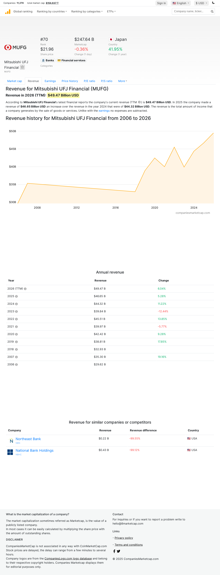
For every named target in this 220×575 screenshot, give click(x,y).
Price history (70, 81)
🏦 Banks (48, 60)
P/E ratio (89, 81)
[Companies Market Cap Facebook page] (114, 552)
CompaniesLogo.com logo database (68, 558)
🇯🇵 (117, 39)
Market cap (14, 81)
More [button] (121, 81)
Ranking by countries (51, 11)
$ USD (200, 3)
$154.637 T (52, 3)
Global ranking (22, 11)
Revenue (33, 81)
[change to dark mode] (213, 3)
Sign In (161, 3)
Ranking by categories (86, 11)
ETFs (110, 11)
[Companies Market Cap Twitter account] (118, 552)
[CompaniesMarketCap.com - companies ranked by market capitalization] (7, 11)
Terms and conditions (129, 544)
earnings (104, 110)
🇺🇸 (179, 3)
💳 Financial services (71, 60)
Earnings (50, 81)
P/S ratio (106, 81)
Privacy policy (124, 538)
